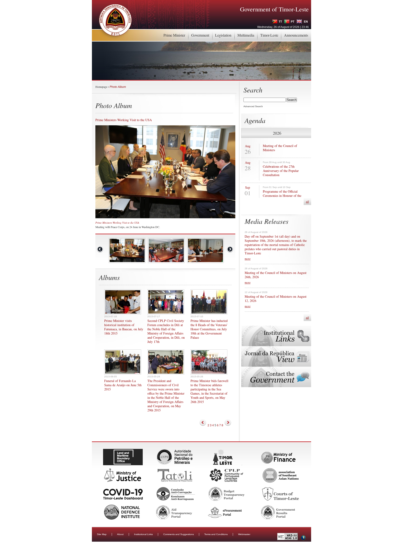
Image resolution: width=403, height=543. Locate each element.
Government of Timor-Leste (274, 9)
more (247, 258)
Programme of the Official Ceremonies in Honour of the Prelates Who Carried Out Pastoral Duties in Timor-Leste (285, 197)
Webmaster (244, 534)
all (307, 201)
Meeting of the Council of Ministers (280, 148)
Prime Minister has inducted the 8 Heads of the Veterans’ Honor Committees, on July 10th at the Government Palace (209, 329)
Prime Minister (174, 35)
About (120, 534)
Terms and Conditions (216, 534)
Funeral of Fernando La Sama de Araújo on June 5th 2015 (123, 385)
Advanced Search (253, 106)
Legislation (223, 35)
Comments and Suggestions (178, 534)
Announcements (296, 35)
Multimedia (245, 35)
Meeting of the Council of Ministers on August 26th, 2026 (275, 275)
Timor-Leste (269, 35)
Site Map (102, 534)
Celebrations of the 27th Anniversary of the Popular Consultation (281, 170)
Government (200, 35)
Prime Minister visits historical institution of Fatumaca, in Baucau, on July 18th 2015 (123, 327)
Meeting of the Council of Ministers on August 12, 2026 (275, 298)
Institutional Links (143, 534)
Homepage (101, 87)
